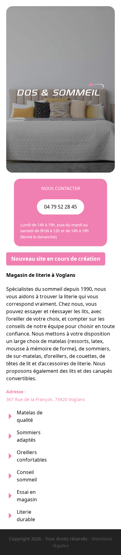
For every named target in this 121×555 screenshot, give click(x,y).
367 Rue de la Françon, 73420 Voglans (45, 399)
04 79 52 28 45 (60, 206)
